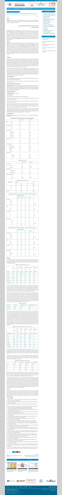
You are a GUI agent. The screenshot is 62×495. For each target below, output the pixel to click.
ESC (55, 490)
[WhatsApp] (19, 452)
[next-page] (8, 474)
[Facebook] (13, 452)
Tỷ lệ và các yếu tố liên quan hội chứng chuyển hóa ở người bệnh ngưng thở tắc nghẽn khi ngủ (23, 470)
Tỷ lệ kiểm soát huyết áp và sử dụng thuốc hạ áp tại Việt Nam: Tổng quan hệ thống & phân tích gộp (12, 470)
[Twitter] (15, 452)
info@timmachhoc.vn (20, 493)
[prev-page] (7, 474)
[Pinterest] (17, 452)
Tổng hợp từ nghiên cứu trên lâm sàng (13, 11)
